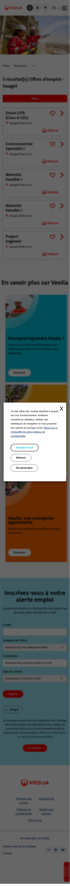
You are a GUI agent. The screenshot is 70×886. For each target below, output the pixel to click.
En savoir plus (24, 468)
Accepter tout (24, 447)
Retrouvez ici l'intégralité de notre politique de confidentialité (34, 432)
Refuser (21, 457)
